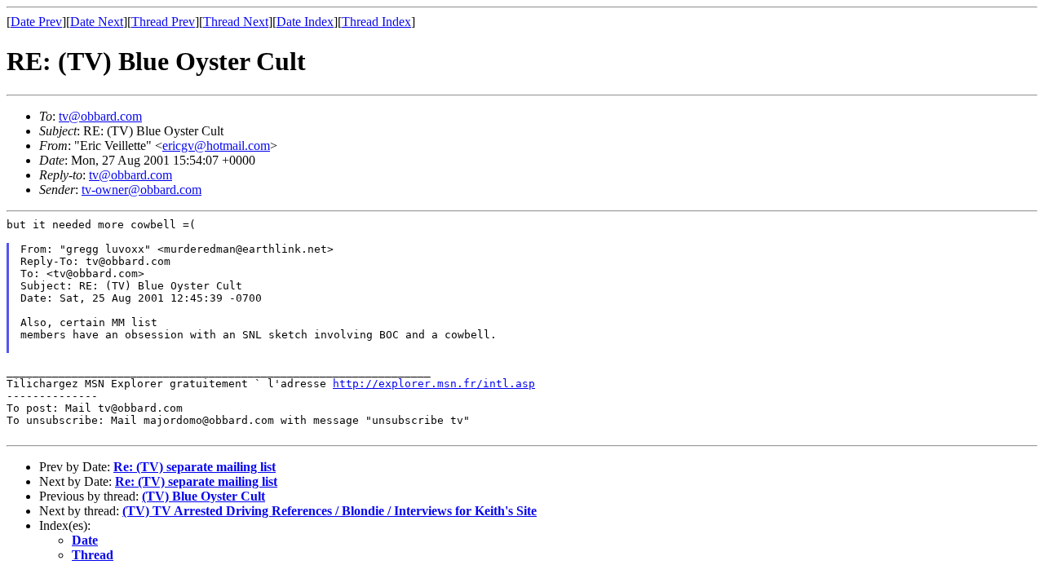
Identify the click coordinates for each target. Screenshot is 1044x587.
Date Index (305, 22)
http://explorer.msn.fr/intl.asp (434, 383)
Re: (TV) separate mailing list (194, 467)
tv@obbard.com (100, 116)
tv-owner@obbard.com (141, 189)
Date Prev (36, 22)
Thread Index (376, 22)
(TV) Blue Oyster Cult (203, 496)
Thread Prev (163, 22)
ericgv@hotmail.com (216, 145)
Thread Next (235, 22)
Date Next (96, 22)
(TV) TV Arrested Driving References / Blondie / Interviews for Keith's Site (329, 511)
